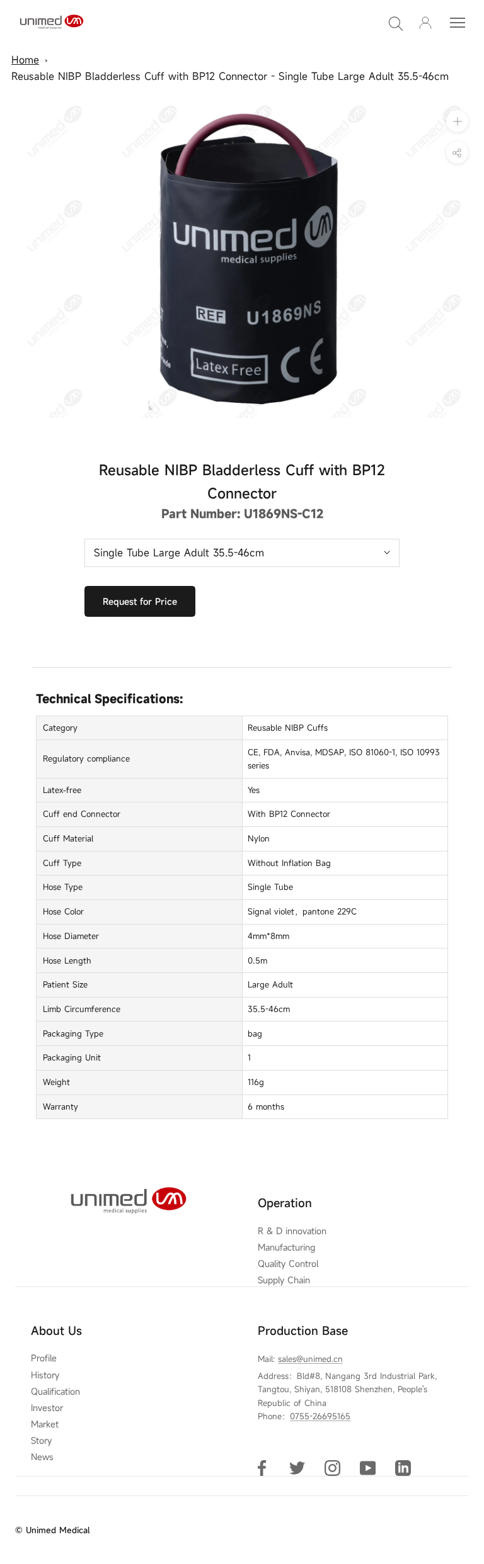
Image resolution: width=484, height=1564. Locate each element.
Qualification (55, 1391)
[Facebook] (262, 1467)
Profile (44, 1358)
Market (45, 1424)
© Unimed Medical (52, 1530)
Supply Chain (284, 1280)
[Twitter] (297, 1467)
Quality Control (288, 1263)
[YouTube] (368, 1467)
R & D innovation (292, 1231)
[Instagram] (332, 1467)
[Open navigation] (457, 22)
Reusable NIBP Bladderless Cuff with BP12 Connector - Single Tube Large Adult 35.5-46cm (230, 76)
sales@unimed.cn (310, 1358)
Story (41, 1440)
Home (25, 60)
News (42, 1457)
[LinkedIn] (403, 1467)
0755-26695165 (320, 1416)
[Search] (395, 22)
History (45, 1375)
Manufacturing (286, 1247)
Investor (47, 1408)
